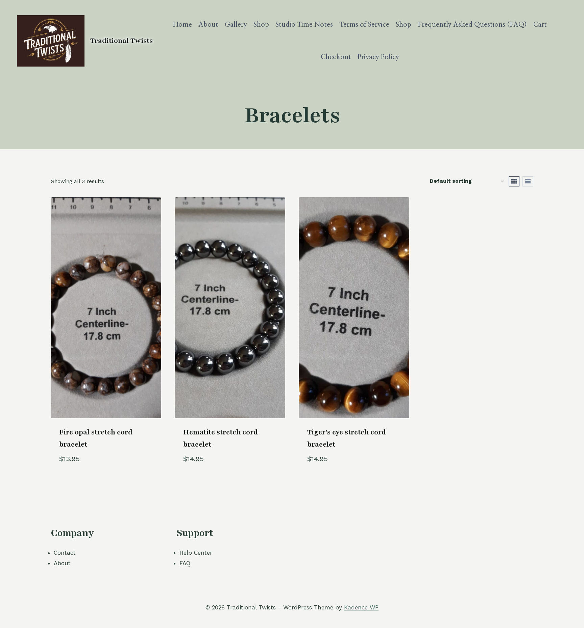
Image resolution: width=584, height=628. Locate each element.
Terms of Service (364, 24)
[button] (131, 468)
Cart (540, 24)
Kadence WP (361, 607)
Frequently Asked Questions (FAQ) (472, 24)
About (208, 24)
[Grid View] (514, 181)
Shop (261, 24)
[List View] (527, 181)
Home (182, 24)
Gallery (236, 24)
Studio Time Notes (304, 24)
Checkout (336, 57)
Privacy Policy (378, 57)
